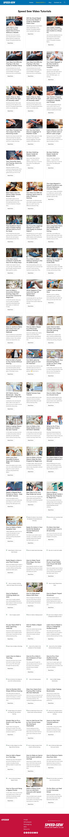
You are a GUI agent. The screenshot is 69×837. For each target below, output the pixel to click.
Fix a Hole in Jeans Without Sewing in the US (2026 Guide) (34, 260)
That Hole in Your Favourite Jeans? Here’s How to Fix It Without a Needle (13, 29)
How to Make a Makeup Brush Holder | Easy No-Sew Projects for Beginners (55, 495)
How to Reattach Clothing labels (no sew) (12, 595)
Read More (10, 43)
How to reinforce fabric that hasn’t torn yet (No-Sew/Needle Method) (14, 329)
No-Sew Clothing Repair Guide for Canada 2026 (32, 154)
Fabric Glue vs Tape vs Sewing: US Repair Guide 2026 (54, 260)
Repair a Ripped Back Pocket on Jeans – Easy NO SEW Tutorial (14, 494)
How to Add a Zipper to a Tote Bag (13, 756)
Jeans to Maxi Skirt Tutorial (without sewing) (53, 722)
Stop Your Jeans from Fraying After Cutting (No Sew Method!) (33, 691)
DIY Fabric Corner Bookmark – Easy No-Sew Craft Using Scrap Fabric (13, 395)
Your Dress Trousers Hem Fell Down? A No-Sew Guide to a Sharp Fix (54, 29)
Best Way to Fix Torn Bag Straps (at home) (33, 493)
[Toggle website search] (65, 2)
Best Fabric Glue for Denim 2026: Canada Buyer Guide (13, 194)
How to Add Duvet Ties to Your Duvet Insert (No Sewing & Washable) (34, 723)
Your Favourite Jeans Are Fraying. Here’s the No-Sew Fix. (14, 163)
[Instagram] (26, 833)
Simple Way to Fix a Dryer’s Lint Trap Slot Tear (13, 722)
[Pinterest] (33, 833)
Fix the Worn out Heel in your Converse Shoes (54, 790)
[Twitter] (29, 833)
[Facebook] (24, 833)
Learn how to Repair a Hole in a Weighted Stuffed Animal (54, 626)
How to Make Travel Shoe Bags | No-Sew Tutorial (33, 562)
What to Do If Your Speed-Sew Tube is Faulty (53, 428)
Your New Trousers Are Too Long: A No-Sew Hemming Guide (14, 131)
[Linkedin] (37, 833)
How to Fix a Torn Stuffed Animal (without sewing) (53, 657)
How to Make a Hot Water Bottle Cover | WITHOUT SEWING (33, 428)
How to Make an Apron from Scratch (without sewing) (34, 757)
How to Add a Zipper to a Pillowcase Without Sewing (33, 328)
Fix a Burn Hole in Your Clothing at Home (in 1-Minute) (55, 459)
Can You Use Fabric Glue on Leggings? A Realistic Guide (33, 131)
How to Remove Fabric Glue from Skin (55, 756)
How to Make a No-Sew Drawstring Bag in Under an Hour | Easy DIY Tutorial (55, 362)
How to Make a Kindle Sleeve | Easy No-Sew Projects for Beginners (34, 459)
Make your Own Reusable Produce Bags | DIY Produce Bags (13, 460)
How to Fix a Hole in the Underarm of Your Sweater (33, 657)
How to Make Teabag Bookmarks (54, 690)
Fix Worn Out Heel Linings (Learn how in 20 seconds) (54, 529)
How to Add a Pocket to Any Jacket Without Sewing (14, 361)
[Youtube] (31, 833)
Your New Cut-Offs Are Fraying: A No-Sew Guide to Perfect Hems (14, 63)
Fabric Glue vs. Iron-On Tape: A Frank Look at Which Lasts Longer (55, 131)
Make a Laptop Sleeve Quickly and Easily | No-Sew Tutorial (13, 428)
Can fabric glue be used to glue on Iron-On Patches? (33, 361)
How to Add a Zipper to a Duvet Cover (54, 394)
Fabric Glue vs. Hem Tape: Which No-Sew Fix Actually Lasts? (13, 98)
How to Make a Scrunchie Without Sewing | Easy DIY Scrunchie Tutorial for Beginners (13, 293)
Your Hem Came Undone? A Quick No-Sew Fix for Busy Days (13, 260)
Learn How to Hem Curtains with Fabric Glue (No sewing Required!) (54, 329)
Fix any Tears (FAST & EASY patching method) (13, 626)
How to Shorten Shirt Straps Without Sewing (14, 690)
